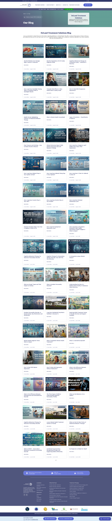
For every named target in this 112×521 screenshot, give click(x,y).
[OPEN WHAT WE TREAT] (54, 4)
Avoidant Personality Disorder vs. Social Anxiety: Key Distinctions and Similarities (33, 314)
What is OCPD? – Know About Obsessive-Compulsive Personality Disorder (33, 450)
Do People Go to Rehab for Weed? (78, 448)
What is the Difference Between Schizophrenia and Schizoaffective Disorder (33, 395)
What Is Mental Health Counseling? (56, 117)
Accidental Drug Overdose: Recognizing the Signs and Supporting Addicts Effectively (54, 450)
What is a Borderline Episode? (77, 340)
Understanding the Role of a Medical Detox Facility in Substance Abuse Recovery (78, 286)
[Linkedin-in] (88, 1)
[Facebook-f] (87, 1)
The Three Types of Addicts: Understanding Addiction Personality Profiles (54, 395)
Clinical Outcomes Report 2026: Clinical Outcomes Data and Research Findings (55, 147)
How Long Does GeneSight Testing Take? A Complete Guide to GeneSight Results (33, 90)
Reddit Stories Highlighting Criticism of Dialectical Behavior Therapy (32, 118)
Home (24, 13)
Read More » (71, 66)
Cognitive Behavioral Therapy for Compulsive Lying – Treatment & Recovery (77, 62)
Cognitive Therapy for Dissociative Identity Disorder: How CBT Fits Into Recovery (55, 258)
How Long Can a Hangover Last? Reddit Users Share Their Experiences (77, 147)
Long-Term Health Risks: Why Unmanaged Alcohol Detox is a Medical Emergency (54, 478)
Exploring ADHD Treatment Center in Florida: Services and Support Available (78, 314)
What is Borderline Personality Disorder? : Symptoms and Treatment (77, 478)
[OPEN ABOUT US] (61, 4)
